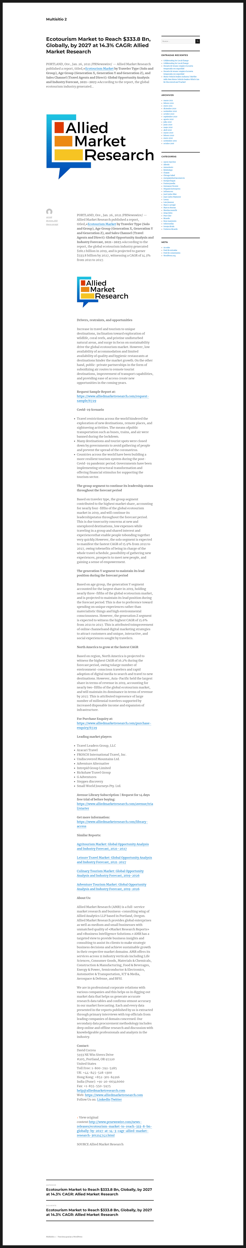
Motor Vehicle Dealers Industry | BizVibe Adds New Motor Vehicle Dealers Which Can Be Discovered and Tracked (181, 79)
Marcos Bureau (169, 208)
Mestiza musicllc (170, 210)
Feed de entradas (170, 250)
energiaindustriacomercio (174, 178)
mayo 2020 (167, 127)
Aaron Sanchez (169, 162)
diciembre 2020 (169, 109)
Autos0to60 (168, 167)
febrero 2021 (168, 103)
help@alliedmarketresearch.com (101, 1090)
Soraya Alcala (168, 226)
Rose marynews (169, 221)
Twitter (116, 1099)
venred (49, 217)
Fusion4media (169, 183)
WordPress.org (169, 256)
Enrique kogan (169, 181)
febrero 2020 (168, 135)
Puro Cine (167, 216)
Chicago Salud (169, 175)
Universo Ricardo (170, 229)
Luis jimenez (168, 202)
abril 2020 (167, 130)
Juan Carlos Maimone (172, 197)
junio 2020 (167, 125)
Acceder (166, 248)
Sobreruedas (168, 224)
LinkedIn (103, 1099)
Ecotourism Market (99, 68)
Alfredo (166, 165)
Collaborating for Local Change (176, 61)
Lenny (166, 200)
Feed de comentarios (171, 253)
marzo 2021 (168, 100)
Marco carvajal (52, 224)
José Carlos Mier (170, 194)
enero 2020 (168, 138)
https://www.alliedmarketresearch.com (114, 1095)
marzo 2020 (168, 133)
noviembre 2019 (170, 141)
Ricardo (166, 218)
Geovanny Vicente (170, 186)
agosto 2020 (168, 119)
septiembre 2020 (170, 117)
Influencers (168, 191)
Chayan (166, 173)
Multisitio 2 (56, 19)
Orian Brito (167, 213)
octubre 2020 (168, 114)
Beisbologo (168, 170)
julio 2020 (167, 122)
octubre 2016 (168, 143)
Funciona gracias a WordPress (70, 1237)
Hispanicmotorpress (171, 189)
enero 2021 (167, 106)
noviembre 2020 (170, 111)
